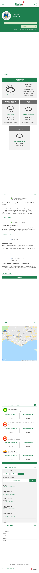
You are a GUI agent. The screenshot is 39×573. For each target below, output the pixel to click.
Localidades (5, 5)
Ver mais (19, 277)
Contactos (12, 564)
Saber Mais (7, 217)
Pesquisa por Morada (8, 477)
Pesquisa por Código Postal (10, 471)
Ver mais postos (19, 463)
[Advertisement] (19, 52)
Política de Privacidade (23, 564)
